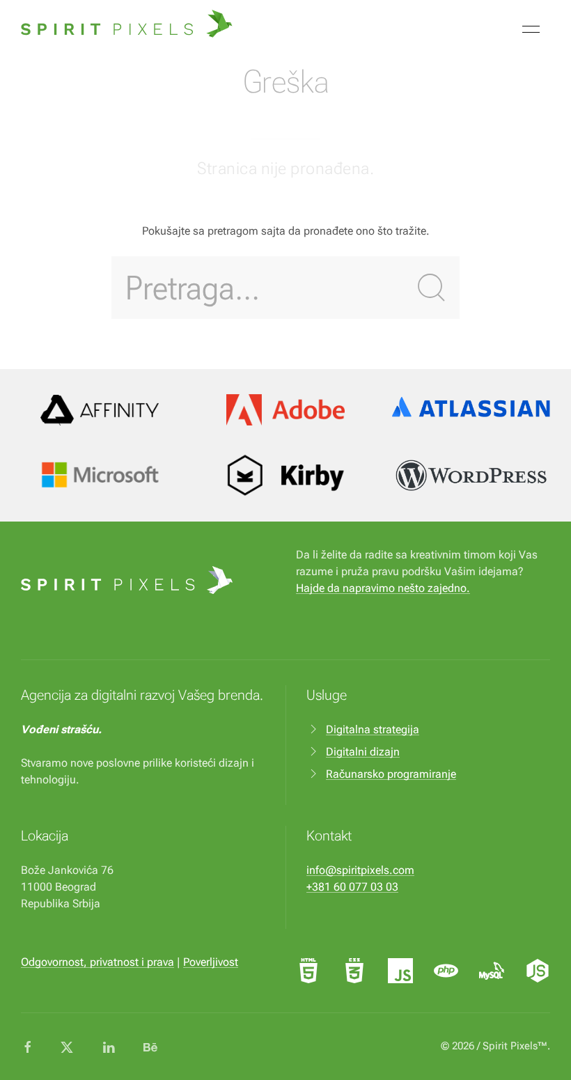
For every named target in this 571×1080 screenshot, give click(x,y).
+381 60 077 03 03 (352, 886)
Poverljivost (210, 962)
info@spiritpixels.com (360, 870)
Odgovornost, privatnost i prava (97, 962)
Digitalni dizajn (363, 751)
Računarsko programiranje (391, 774)
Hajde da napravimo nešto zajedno (381, 588)
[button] (531, 29)
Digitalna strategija (372, 729)
